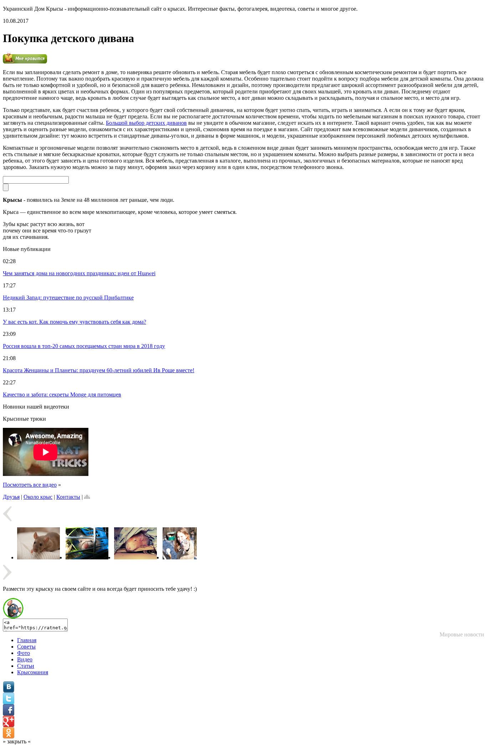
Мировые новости (462, 634)
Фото (23, 653)
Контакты (68, 497)
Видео (24, 659)
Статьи (25, 666)
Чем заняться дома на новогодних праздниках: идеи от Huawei (79, 273)
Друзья (11, 497)
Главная (26, 640)
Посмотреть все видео (30, 485)
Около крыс (38, 497)
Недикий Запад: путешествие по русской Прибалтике (68, 297)
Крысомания (32, 672)
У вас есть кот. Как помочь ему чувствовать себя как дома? (74, 322)
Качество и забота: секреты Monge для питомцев (62, 394)
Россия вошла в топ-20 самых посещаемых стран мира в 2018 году (84, 346)
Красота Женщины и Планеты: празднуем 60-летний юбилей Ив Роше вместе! (98, 370)
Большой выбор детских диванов (146, 123)
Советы (26, 647)
